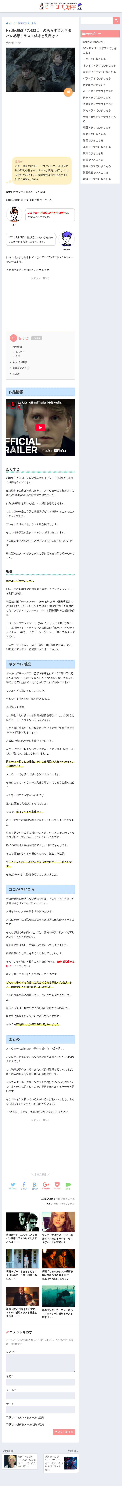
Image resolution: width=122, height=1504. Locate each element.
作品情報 (17, 347)
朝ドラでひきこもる (94, 134)
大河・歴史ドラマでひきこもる (99, 119)
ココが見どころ (20, 367)
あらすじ (19, 352)
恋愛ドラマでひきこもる (97, 127)
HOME (63, 1492)
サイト (10, 1403)
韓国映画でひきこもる (95, 172)
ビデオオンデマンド (94, 84)
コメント (11, 1351)
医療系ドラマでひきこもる (98, 104)
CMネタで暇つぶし (94, 41)
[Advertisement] (40, 118)
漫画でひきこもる (93, 153)
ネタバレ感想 (19, 362)
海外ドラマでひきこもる (97, 147)
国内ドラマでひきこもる (97, 110)
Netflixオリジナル (65, 1203)
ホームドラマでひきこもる (98, 91)
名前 (9, 1376)
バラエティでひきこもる (97, 78)
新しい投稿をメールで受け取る (26, 1424)
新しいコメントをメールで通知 (26, 1417)
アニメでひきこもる (94, 59)
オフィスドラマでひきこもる (99, 65)
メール (11, 1390)
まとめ (16, 373)
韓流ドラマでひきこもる (97, 179)
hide (37, 338)
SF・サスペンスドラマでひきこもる (99, 50)
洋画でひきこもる (65, 1198)
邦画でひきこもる (93, 159)
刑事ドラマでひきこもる (97, 97)
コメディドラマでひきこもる (99, 72)
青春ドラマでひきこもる (97, 166)
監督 (17, 356)
